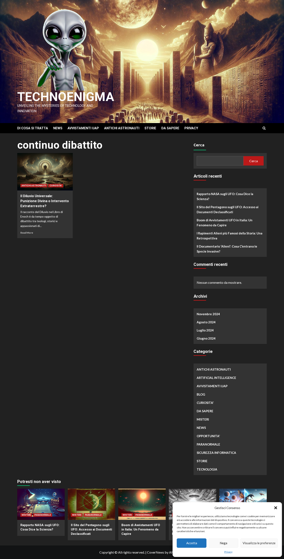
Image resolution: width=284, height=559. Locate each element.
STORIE (150, 128)
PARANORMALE (208, 444)
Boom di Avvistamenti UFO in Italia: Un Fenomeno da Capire (224, 222)
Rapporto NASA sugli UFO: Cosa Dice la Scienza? (225, 196)
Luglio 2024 (205, 330)
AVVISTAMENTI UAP (83, 128)
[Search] (264, 128)
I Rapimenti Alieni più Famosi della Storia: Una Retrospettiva (229, 235)
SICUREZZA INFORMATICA (216, 452)
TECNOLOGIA (207, 469)
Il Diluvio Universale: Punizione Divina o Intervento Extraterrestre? (44, 201)
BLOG (201, 394)
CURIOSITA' (55, 185)
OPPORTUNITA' (208, 436)
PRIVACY (191, 128)
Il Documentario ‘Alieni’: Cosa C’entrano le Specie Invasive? (227, 248)
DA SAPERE (170, 128)
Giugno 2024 (206, 338)
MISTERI (203, 419)
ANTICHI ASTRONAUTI (121, 128)
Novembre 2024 (208, 314)
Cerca (199, 144)
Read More (26, 232)
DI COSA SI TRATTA (32, 128)
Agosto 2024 (206, 322)
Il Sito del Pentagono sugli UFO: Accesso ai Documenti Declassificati (227, 209)
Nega (223, 543)
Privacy (228, 551)
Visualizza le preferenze (259, 543)
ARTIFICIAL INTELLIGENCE (216, 378)
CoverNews (155, 552)
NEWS (57, 128)
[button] (276, 508)
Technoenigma (65, 96)
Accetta (191, 543)
